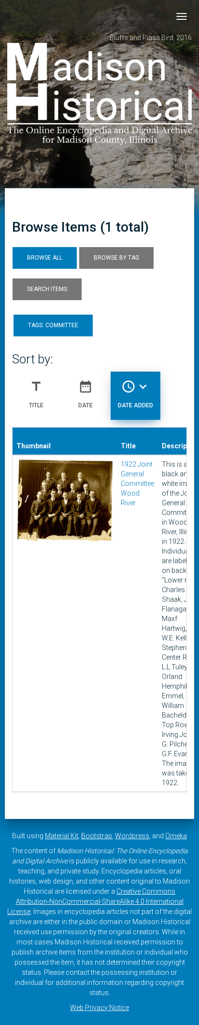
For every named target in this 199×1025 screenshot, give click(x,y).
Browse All (44, 257)
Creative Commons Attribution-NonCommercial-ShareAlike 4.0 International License (95, 901)
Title (36, 394)
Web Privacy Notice (99, 1007)
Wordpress (132, 836)
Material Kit (61, 836)
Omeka (176, 836)
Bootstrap (96, 836)
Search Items (47, 289)
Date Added (135, 394)
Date (85, 394)
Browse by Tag (116, 257)
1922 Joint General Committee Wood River (137, 483)
